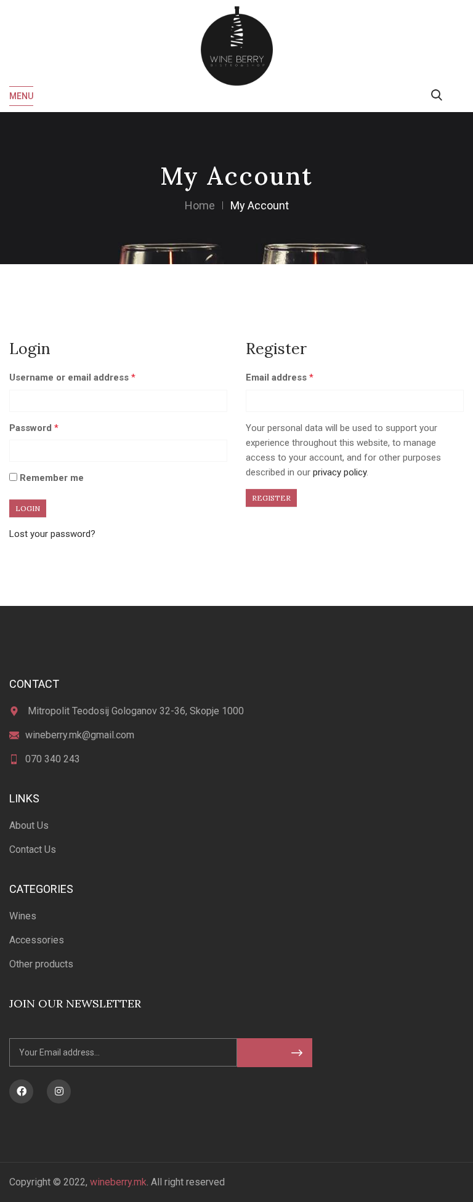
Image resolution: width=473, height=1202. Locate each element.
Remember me (50, 477)
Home (200, 205)
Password (34, 428)
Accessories (36, 940)
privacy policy (339, 472)
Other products (41, 964)
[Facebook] (21, 1091)
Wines (22, 916)
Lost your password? (52, 533)
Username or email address (72, 377)
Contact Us (32, 849)
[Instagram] (59, 1091)
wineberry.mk (118, 1182)
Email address (279, 377)
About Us (29, 825)
